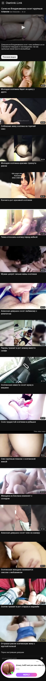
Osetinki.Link (14, 2)
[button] (23, 27)
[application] (23, 28)
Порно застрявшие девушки (12, 652)
